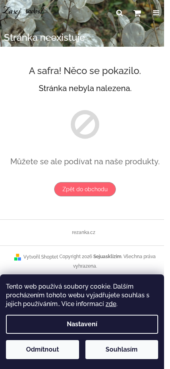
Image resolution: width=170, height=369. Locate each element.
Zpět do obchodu (85, 189)
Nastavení (82, 324)
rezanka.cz (83, 232)
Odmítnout (42, 349)
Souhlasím (122, 349)
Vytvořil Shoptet (40, 257)
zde (111, 304)
